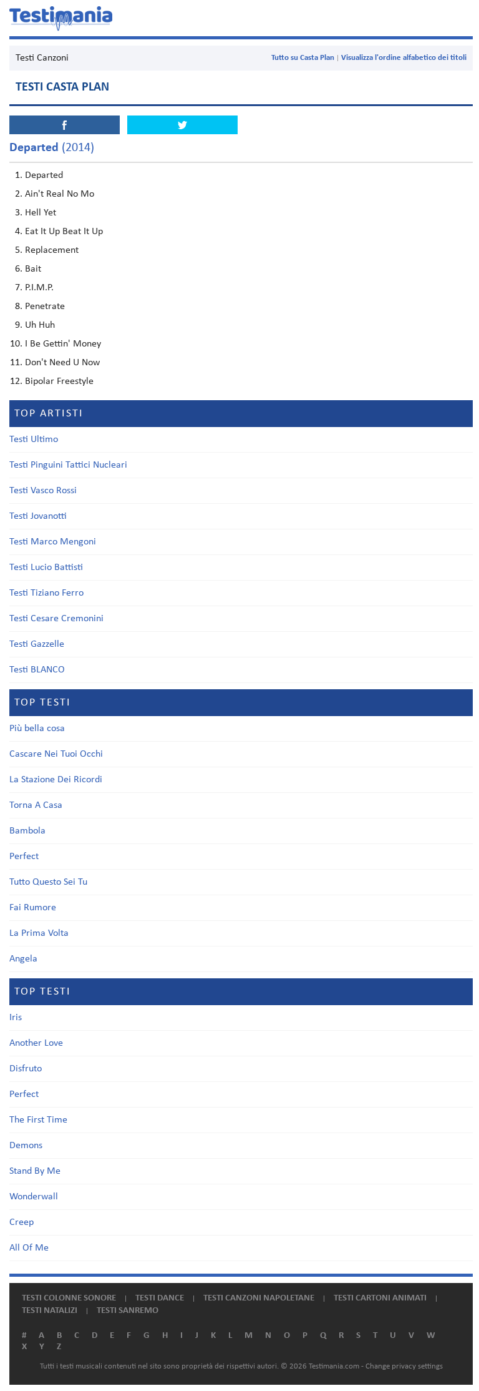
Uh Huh (40, 325)
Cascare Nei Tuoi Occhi (56, 754)
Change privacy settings (404, 1366)
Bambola (27, 831)
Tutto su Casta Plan (302, 58)
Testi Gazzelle (36, 644)
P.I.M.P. (39, 288)
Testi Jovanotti (38, 516)
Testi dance (159, 1298)
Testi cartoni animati (380, 1298)
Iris (15, 1018)
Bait (33, 269)
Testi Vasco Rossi (43, 491)
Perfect (24, 857)
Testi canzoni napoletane (258, 1298)
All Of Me (29, 1248)
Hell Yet (40, 213)
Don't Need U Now (62, 363)
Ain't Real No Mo (59, 194)
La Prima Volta (39, 933)
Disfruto (25, 1069)
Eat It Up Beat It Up (64, 232)
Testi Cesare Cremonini (56, 619)
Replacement (52, 250)
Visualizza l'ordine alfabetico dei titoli (404, 58)
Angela (23, 959)
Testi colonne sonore (69, 1298)
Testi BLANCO (37, 670)
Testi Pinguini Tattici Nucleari (68, 465)
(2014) (51, 148)
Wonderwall (33, 1197)
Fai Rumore (32, 908)
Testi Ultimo (33, 440)
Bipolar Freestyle (59, 381)
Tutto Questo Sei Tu (48, 882)
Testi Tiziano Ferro (46, 593)
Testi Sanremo (127, 1310)
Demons (25, 1146)
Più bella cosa (37, 729)
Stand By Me (34, 1171)
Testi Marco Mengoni (52, 542)
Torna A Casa (35, 805)
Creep (21, 1222)
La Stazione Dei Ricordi (55, 780)
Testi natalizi (49, 1310)
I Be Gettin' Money (63, 344)
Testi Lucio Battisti (46, 568)
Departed (44, 175)
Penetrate (45, 307)
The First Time (38, 1120)
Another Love (36, 1043)
